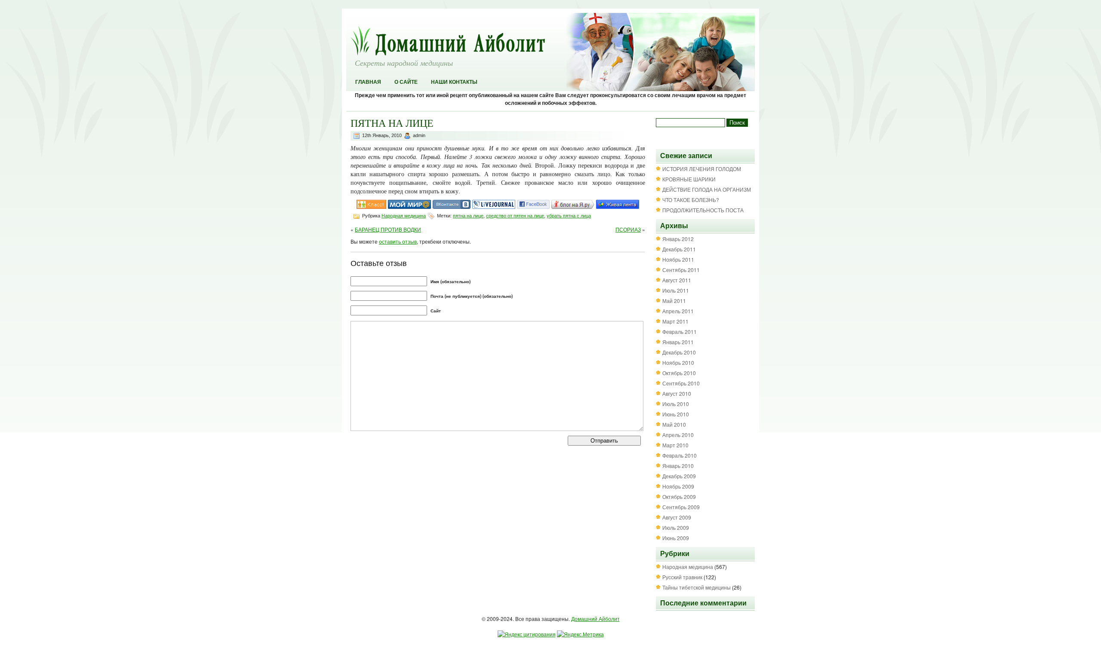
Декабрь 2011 (679, 249)
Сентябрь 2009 (681, 506)
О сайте (406, 82)
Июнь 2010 (675, 414)
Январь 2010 (678, 465)
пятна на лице (468, 215)
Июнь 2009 (675, 537)
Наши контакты (454, 82)
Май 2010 (674, 424)
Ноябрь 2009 (678, 486)
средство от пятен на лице (515, 215)
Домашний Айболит (595, 618)
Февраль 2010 (679, 455)
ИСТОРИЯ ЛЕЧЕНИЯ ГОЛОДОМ (701, 168)
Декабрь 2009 (679, 476)
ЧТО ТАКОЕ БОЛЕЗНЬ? (690, 199)
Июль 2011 (675, 290)
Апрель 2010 (678, 434)
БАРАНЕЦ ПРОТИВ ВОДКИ (388, 229)
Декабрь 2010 (679, 352)
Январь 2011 (678, 341)
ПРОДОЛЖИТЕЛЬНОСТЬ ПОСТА (703, 210)
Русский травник (682, 577)
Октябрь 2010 (679, 372)
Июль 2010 (675, 403)
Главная (368, 82)
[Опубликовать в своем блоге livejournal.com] (493, 206)
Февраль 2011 (679, 331)
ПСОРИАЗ (628, 229)
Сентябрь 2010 (681, 383)
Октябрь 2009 (679, 496)
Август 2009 (676, 517)
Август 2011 (676, 280)
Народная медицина (403, 215)
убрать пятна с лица (569, 215)
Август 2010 (676, 393)
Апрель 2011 (678, 311)
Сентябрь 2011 (681, 269)
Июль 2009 (675, 527)
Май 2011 (674, 300)
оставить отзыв (398, 241)
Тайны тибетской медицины (696, 587)
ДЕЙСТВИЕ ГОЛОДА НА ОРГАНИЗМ (706, 189)
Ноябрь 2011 (678, 259)
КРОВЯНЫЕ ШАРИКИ (689, 179)
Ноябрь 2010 (678, 362)
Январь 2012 (678, 238)
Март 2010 (675, 445)
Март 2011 (675, 321)
